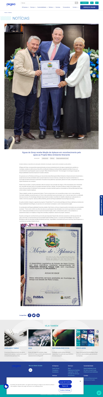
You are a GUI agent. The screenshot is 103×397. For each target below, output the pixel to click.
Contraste (84, 2)
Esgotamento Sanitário (74, 370)
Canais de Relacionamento (90, 378)
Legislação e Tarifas (73, 372)
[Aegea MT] (30, 370)
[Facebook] (29, 315)
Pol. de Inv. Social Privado (90, 370)
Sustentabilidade (88, 366)
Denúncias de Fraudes (89, 380)
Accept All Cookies (65, 382)
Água (69, 368)
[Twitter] (34, 315)
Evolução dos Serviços (73, 373)
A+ (92, 2)
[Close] (80, 381)
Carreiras (58, 7)
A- (96, 2)
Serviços (70, 366)
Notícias (10, 12)
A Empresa (55, 366)
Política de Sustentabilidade (91, 372)
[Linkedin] (38, 315)
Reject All (65, 386)
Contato (86, 375)
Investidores (55, 372)
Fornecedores (66, 7)
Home (5, 12)
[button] (6, 386)
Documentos (71, 375)
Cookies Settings (65, 390)
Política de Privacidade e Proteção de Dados (51, 394)
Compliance (55, 370)
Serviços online (89, 7)
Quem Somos (55, 368)
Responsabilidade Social (90, 368)
